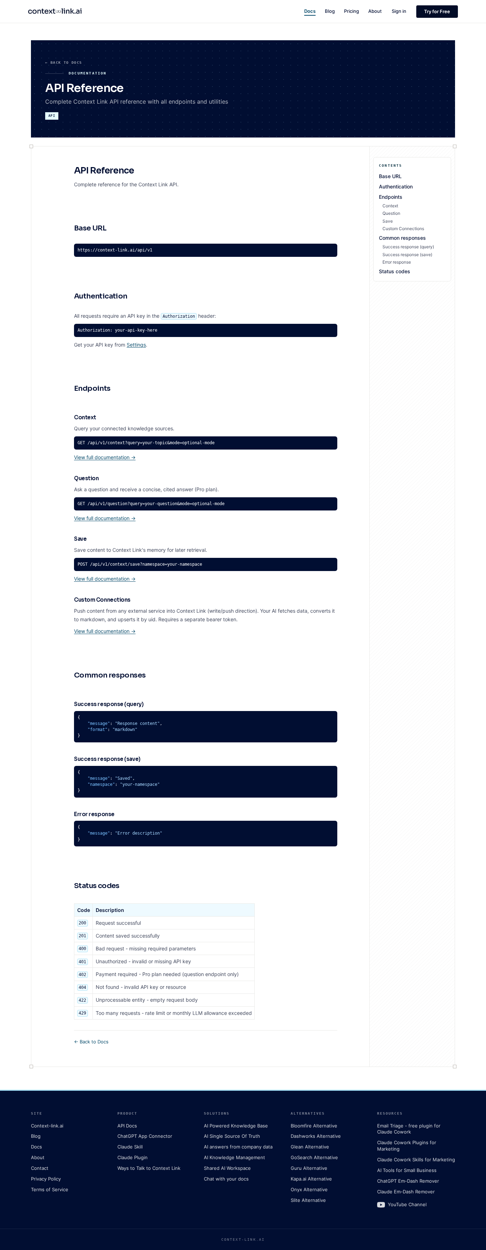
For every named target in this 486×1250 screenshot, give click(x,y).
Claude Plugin (132, 1157)
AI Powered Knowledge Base (236, 1126)
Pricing (351, 11)
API (51, 116)
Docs (310, 11)
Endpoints (390, 197)
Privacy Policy (46, 1179)
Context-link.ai (47, 1126)
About (375, 11)
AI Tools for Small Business (407, 1170)
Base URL (390, 176)
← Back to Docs (63, 62)
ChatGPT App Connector (144, 1136)
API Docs (127, 1126)
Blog (330, 11)
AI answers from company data (238, 1147)
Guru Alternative (309, 1168)
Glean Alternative (310, 1147)
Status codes (394, 271)
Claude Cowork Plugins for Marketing (406, 1146)
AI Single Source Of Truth (232, 1136)
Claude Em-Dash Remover (406, 1191)
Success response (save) (407, 254)
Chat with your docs (226, 1179)
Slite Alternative (308, 1200)
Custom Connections (403, 228)
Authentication (396, 186)
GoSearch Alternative (314, 1157)
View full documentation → (105, 457)
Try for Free (437, 11)
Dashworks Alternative (316, 1136)
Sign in (399, 11)
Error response (396, 262)
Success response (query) (408, 246)
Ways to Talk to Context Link (148, 1168)
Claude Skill (130, 1147)
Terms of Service (49, 1189)
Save (387, 221)
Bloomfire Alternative (314, 1126)
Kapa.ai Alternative (311, 1179)
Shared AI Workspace (227, 1168)
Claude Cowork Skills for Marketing (416, 1159)
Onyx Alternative (309, 1189)
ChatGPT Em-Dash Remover (408, 1181)
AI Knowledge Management (234, 1157)
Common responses (402, 238)
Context (390, 205)
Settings (136, 345)
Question (391, 213)
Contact (39, 1168)
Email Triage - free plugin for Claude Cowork (408, 1129)
